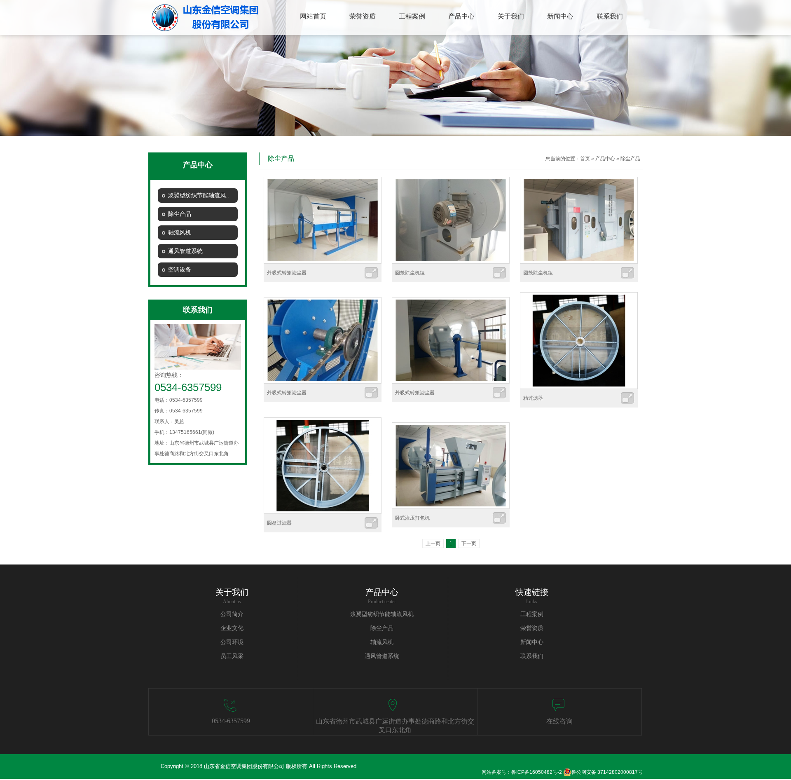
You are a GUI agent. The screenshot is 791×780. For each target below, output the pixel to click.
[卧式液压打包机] (451, 507)
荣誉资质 (531, 628)
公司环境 (231, 642)
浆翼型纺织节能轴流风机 (382, 614)
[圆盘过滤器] (322, 512)
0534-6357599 (231, 720)
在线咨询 (559, 721)
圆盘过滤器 (279, 523)
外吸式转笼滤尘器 (287, 273)
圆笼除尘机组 (410, 273)
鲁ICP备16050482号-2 (536, 772)
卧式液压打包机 (412, 518)
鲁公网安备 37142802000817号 (607, 772)
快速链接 (531, 592)
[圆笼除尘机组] (451, 262)
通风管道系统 (382, 656)
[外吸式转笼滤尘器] (322, 262)
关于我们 (231, 592)
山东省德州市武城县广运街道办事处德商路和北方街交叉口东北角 (395, 725)
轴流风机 (381, 642)
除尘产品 (630, 159)
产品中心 (605, 159)
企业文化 (231, 628)
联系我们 (531, 656)
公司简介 (231, 614)
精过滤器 (533, 398)
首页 (585, 159)
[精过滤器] (579, 387)
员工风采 (231, 656)
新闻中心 (531, 642)
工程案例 (531, 614)
